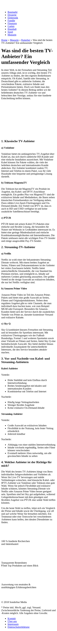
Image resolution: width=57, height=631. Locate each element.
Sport (10, 32)
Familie (11, 20)
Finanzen (12, 23)
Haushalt (12, 29)
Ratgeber (25, 40)
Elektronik (13, 17)
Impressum (13, 624)
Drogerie (12, 15)
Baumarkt (12, 12)
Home (4, 40)
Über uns (12, 621)
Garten (11, 26)
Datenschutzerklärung (18, 627)
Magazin (12, 34)
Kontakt (12, 618)
